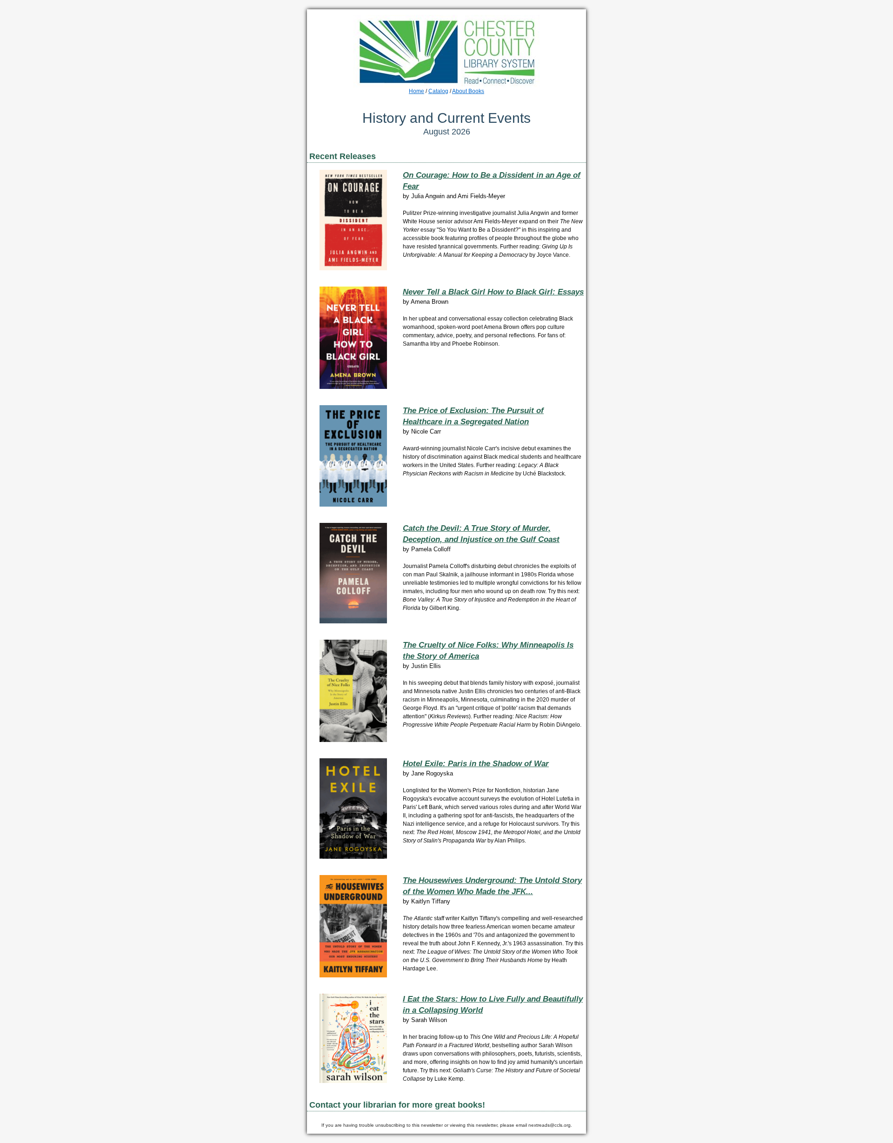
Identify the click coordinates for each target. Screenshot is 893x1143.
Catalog (438, 91)
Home (416, 91)
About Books (468, 91)
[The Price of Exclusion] (353, 504)
